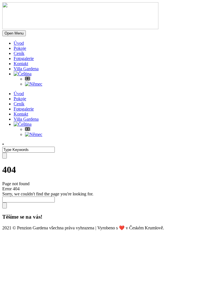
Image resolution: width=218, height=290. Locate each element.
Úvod (19, 43)
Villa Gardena (26, 68)
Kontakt (21, 63)
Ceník (19, 53)
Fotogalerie (24, 58)
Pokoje (20, 48)
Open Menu (14, 33)
